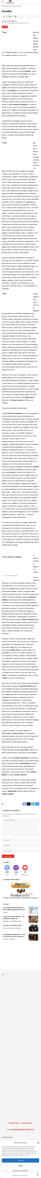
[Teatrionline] (10, 2)
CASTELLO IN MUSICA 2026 (12, 925)
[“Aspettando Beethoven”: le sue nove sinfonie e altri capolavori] (33, 937)
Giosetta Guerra (11, 21)
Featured (12, 928)
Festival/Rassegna (15, 921)
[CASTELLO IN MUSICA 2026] (33, 928)
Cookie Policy (15, 1175)
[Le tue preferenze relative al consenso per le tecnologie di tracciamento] (37, 1174)
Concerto (6, 928)
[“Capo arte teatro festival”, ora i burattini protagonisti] (33, 919)
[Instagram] (16, 870)
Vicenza (5, 912)
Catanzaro (6, 921)
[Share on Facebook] (6, 16)
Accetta (20, 1160)
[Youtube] (25, 870)
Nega (20, 1166)
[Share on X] (9, 16)
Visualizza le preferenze (20, 1171)
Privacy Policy (24, 1175)
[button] (38, 1143)
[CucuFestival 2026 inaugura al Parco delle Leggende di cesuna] (33, 910)
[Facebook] (7, 870)
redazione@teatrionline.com (23, 1129)
